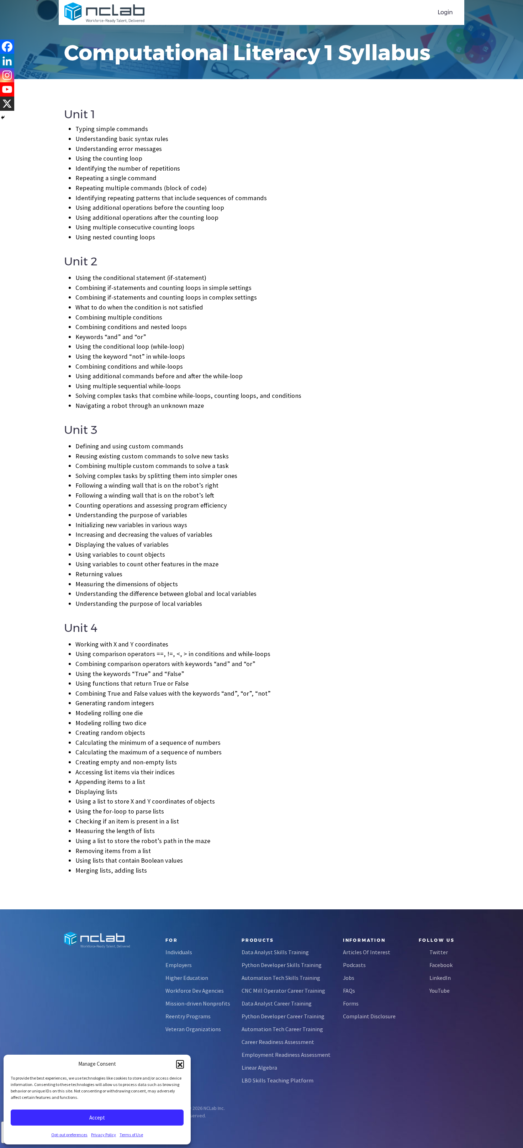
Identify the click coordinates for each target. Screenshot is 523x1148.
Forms (351, 1003)
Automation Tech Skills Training (281, 977)
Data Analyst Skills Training (275, 952)
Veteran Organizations (193, 1029)
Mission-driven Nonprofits (197, 1003)
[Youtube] (7, 89)
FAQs (349, 990)
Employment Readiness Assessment (286, 1054)
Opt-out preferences (69, 1134)
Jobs (348, 977)
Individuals (178, 952)
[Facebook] (7, 47)
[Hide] (3, 117)
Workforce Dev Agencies (194, 990)
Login (445, 12)
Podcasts (354, 964)
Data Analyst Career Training (277, 1003)
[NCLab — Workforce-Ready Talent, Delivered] (104, 12)
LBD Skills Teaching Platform (277, 1080)
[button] (180, 1064)
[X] (7, 104)
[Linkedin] (7, 61)
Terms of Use (131, 1134)
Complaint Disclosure (369, 1016)
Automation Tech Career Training (282, 1029)
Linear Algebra (259, 1067)
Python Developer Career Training (283, 1016)
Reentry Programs (188, 1016)
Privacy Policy (103, 1134)
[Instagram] (7, 75)
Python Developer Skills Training (282, 964)
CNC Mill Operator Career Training (283, 990)
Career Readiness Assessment (278, 1041)
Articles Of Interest (366, 952)
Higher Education (186, 977)
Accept (97, 1117)
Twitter (438, 952)
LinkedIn (440, 977)
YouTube (439, 990)
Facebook (441, 964)
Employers (178, 964)
